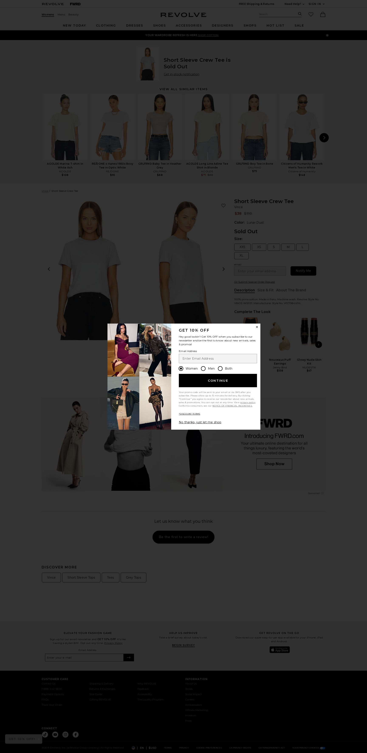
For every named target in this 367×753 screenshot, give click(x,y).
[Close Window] (257, 327)
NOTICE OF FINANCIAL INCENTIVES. (232, 405)
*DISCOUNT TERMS (189, 413)
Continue (218, 381)
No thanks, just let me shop (200, 422)
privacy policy (247, 402)
